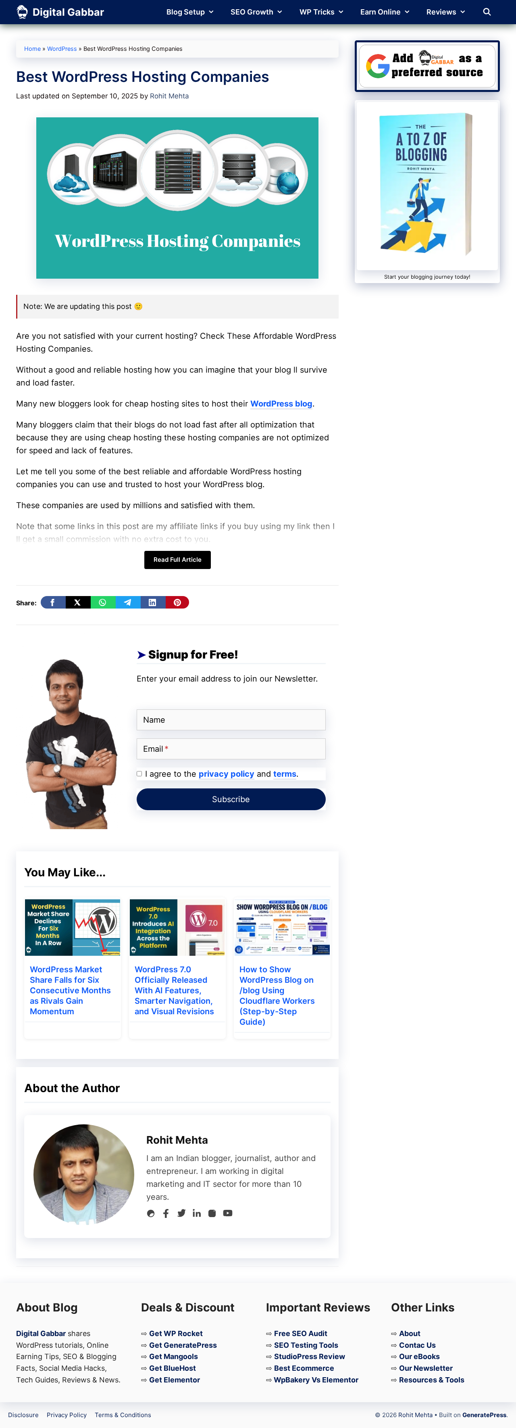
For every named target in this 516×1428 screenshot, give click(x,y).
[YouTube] (228, 1215)
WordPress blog (281, 404)
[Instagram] (212, 1215)
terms (284, 774)
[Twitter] (181, 1215)
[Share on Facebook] (53, 602)
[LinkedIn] (196, 1215)
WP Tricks (317, 12)
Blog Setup (185, 12)
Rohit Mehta (415, 1415)
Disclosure (23, 1415)
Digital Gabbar (68, 12)
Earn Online (380, 12)
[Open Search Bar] (487, 12)
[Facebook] (166, 1215)
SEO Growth (252, 12)
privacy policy (226, 774)
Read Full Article (178, 559)
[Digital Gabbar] (22, 12)
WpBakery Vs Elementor (316, 1380)
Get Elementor (174, 1380)
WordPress (62, 48)
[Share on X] (78, 602)
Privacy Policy (67, 1415)
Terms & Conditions (123, 1415)
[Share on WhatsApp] (103, 602)
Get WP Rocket (176, 1333)
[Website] (150, 1215)
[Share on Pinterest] (177, 602)
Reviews (441, 12)
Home (32, 48)
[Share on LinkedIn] (153, 602)
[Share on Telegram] (128, 602)
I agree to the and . (222, 774)
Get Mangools (173, 1356)
